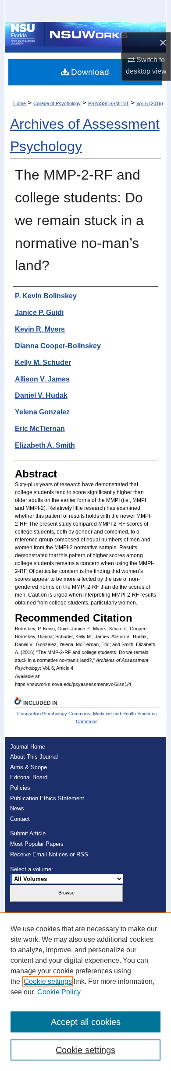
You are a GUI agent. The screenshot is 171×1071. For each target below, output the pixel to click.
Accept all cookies (86, 1022)
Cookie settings (48, 981)
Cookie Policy (59, 992)
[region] (85, 991)
